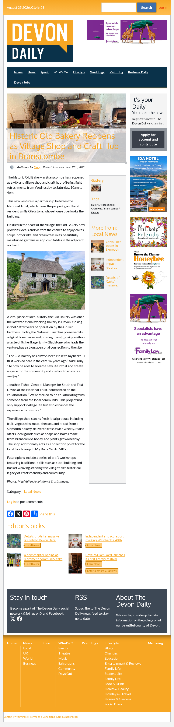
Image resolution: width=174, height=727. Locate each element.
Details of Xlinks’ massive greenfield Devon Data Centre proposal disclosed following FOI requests (42, 542)
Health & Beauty (117, 689)
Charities (111, 653)
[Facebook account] (19, 618)
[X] (18, 514)
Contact (7, 716)
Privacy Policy (21, 716)
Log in (163, 7)
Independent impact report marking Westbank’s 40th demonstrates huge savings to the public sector (105, 542)
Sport (45, 72)
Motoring (116, 72)
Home (18, 72)
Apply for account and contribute (148, 139)
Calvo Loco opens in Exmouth (113, 245)
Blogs (109, 648)
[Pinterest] (26, 514)
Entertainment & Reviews (102, 570)
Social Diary (113, 704)
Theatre (64, 653)
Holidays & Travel (118, 694)
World (27, 658)
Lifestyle (79, 72)
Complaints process (67, 716)
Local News (32, 491)
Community (66, 668)
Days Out (65, 673)
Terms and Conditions (42, 716)
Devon (95, 212)
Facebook (56, 613)
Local (27, 648)
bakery (95, 204)
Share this (47, 514)
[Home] (47, 41)
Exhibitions (66, 663)
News (31, 72)
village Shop (107, 204)
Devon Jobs (22, 82)
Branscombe (111, 208)
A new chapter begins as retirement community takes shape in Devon (44, 559)
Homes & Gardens (118, 699)
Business (29, 663)
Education (112, 658)
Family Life (113, 668)
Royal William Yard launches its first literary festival (105, 557)
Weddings (97, 72)
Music (62, 658)
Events (63, 648)
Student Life (113, 673)
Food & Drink (114, 684)
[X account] (12, 618)
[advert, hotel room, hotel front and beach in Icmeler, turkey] (148, 184)
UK (25, 653)
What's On (61, 72)
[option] (127, 32)
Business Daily (138, 72)
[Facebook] (10, 514)
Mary (37, 167)
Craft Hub (96, 208)
